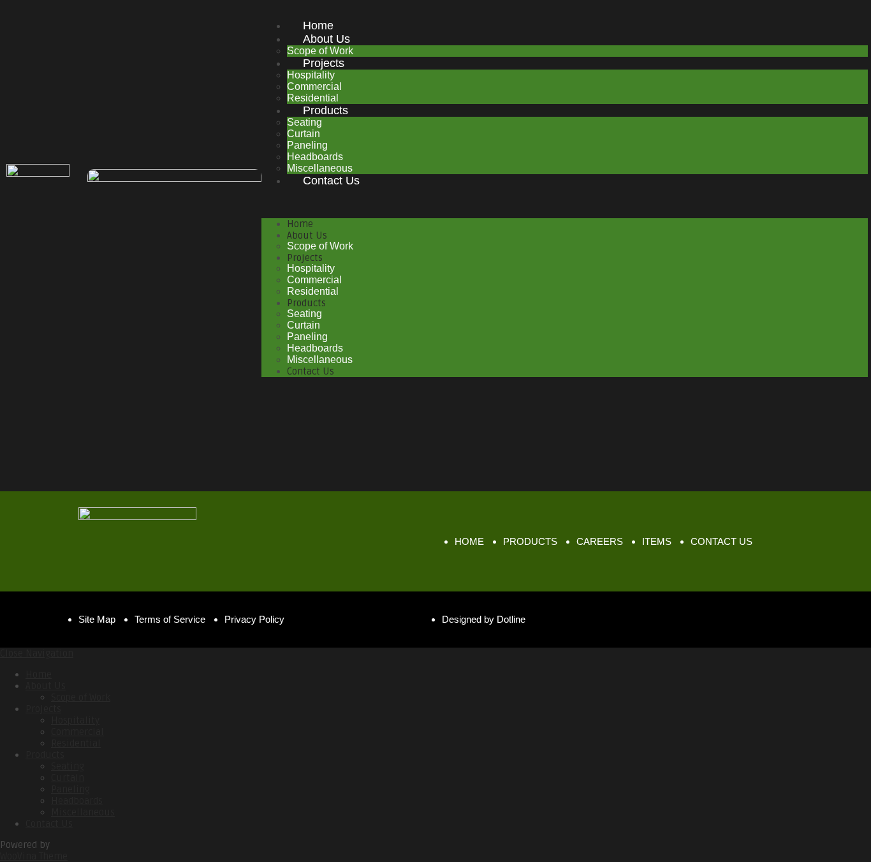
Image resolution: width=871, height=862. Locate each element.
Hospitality (311, 75)
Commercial (314, 86)
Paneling (307, 145)
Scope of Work (320, 246)
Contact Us (331, 180)
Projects (323, 63)
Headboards (315, 156)
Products (325, 110)
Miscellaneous (320, 359)
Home (318, 25)
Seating (304, 122)
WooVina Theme (34, 856)
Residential (313, 291)
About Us (326, 39)
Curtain (303, 133)
